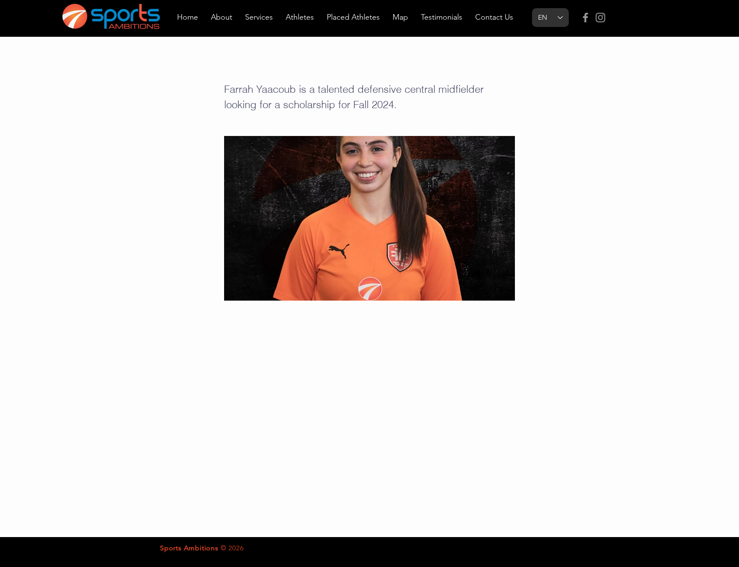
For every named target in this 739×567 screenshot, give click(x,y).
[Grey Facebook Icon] (585, 17)
